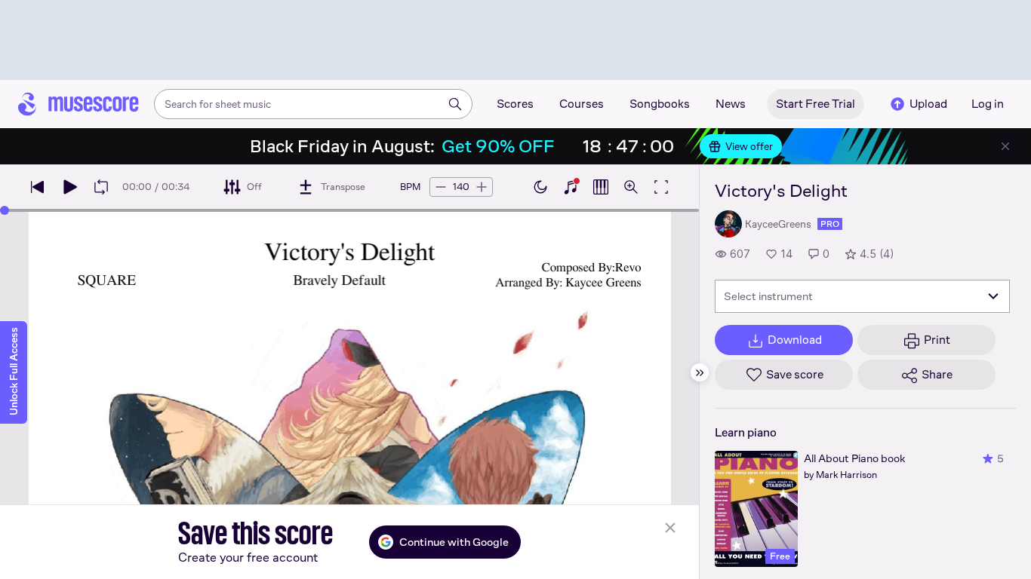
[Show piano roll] (601, 187)
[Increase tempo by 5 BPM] (481, 187)
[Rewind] (38, 187)
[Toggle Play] (69, 187)
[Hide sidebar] (700, 372)
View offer (749, 146)
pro (829, 224)
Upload (928, 103)
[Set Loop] (101, 187)
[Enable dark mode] (540, 187)
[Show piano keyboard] (571, 187)
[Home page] (78, 104)
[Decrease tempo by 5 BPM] (441, 187)
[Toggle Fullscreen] (661, 187)
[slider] (4, 210)
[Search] (455, 104)
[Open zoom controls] (631, 187)
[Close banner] (1005, 146)
